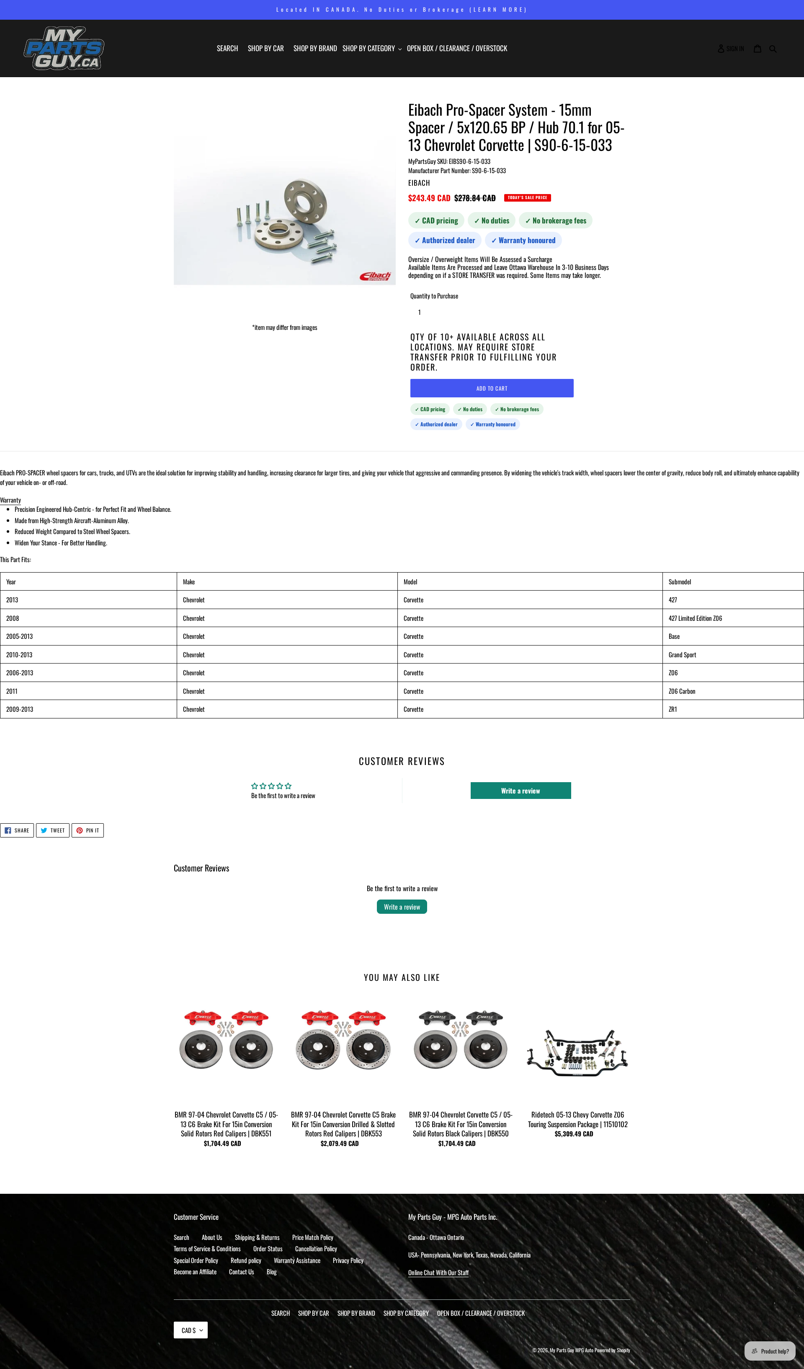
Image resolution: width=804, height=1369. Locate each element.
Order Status (268, 1248)
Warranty (10, 499)
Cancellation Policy (316, 1248)
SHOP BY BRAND (356, 1312)
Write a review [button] (520, 791)
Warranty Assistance (297, 1260)
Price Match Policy (312, 1237)
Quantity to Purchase (434, 295)
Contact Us (241, 1271)
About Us (212, 1237)
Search (181, 1237)
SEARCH (280, 1312)
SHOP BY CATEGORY (406, 1312)
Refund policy (246, 1260)
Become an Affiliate (195, 1271)
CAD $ (189, 1330)
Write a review (402, 907)
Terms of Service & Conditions (207, 1248)
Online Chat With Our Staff (438, 1272)
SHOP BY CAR (313, 1312)
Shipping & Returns (257, 1237)
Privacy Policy (348, 1260)
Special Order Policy (196, 1260)
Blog (272, 1271)
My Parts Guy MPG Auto (571, 1349)
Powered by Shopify (612, 1349)
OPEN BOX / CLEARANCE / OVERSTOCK (481, 1312)
